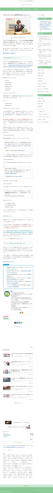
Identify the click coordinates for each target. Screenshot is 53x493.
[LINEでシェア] (21, 323)
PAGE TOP (26, 485)
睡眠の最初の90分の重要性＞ (9, 53)
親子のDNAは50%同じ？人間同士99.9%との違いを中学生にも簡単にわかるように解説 (45, 57)
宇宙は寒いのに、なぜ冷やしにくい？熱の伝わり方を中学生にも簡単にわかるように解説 (45, 62)
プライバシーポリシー (48, 489)
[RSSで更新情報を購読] (22, 313)
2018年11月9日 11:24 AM (7, 435)
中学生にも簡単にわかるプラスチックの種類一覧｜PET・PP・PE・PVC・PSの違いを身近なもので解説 (45, 39)
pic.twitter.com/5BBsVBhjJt (10, 173)
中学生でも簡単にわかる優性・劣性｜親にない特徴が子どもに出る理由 (45, 45)
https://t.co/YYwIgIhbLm (12, 145)
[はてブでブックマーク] (19, 323)
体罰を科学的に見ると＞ (8, 261)
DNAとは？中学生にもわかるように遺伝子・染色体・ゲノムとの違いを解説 (45, 51)
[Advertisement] (18, 336)
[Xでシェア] (15, 323)
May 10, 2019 (18, 176)
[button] (51, 14)
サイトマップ (35, 489)
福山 (12, 291)
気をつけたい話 (6, 318)
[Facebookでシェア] (17, 323)
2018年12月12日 (20, 150)
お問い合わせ (41, 489)
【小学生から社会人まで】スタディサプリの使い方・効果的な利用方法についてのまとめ (45, 23)
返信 (31, 439)
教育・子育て (6, 316)
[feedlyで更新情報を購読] (20, 313)
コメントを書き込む (18, 442)
